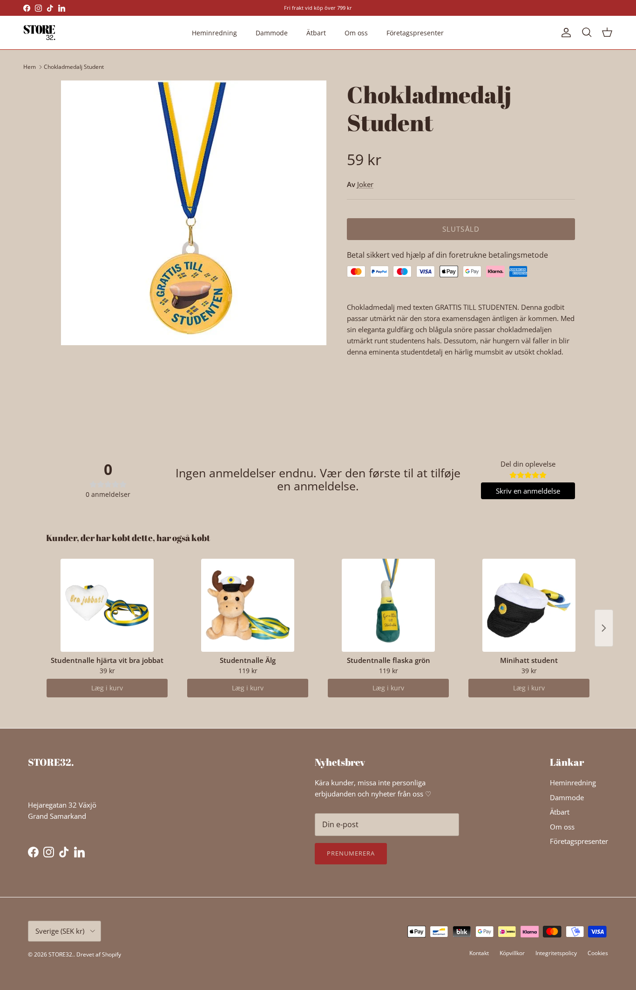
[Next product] (604, 628)
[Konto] (564, 32)
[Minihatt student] (528, 605)
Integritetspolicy (556, 953)
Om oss (356, 32)
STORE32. (61, 954)
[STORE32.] (39, 32)
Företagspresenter (415, 32)
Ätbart (316, 32)
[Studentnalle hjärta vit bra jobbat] (107, 605)
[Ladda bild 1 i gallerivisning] (193, 213)
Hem (29, 67)
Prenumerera (351, 853)
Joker (365, 184)
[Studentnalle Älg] (247, 605)
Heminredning (214, 32)
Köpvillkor (512, 953)
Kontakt (479, 953)
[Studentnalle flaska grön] (388, 605)
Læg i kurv (107, 687)
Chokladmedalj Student (74, 67)
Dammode (272, 32)
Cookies (598, 953)
